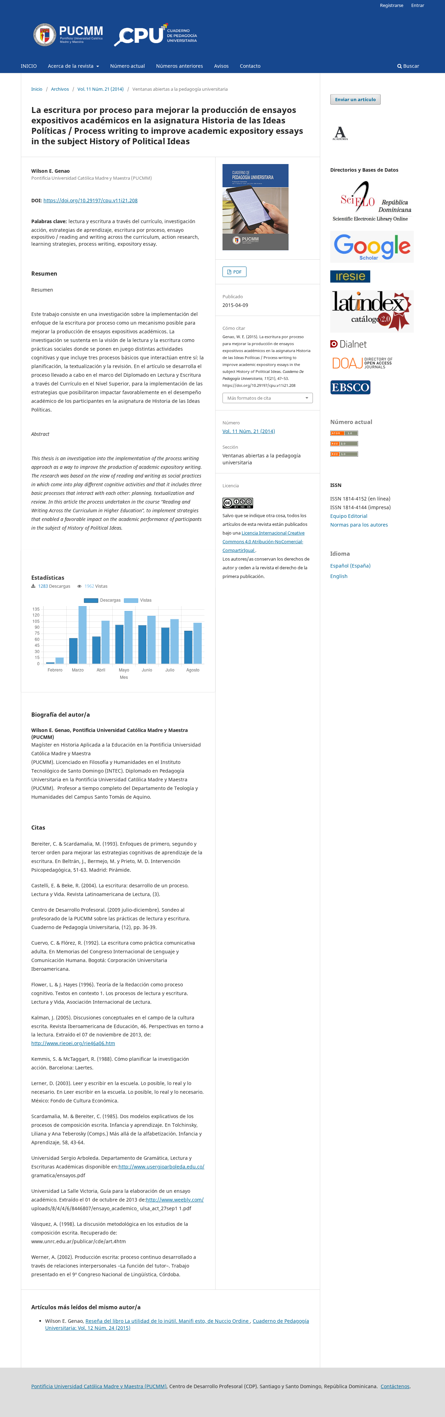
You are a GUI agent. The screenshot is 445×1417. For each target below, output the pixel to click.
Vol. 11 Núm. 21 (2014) (101, 89)
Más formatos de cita (249, 398)
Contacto (250, 66)
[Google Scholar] (372, 261)
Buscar (410, 66)
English (339, 576)
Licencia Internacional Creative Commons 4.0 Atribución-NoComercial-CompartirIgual (263, 541)
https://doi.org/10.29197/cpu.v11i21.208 (90, 200)
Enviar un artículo (355, 99)
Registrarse (391, 5)
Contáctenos (395, 1386)
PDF (237, 272)
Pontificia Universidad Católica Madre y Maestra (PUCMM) (99, 1386)
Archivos (60, 89)
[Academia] (340, 140)
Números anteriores (179, 66)
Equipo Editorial (348, 516)
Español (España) (350, 565)
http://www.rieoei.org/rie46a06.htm (73, 1043)
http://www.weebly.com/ (175, 1199)
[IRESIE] (350, 280)
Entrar (417, 5)
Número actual (127, 66)
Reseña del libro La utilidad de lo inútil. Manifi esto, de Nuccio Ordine (168, 1321)
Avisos (221, 66)
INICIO (29, 66)
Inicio (36, 89)
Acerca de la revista (71, 66)
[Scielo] (372, 221)
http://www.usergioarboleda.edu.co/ (161, 1166)
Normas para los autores (359, 524)
